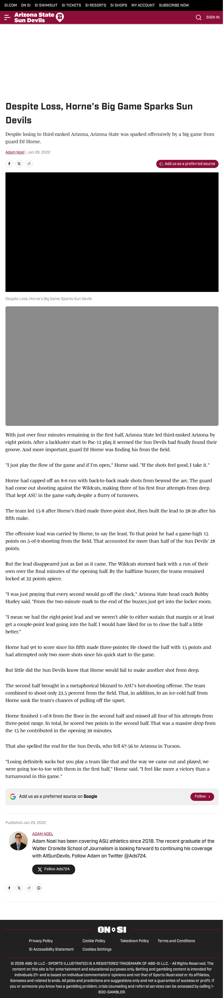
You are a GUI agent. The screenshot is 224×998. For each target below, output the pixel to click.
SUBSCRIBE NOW (174, 6)
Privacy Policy (41, 941)
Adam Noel (14, 153)
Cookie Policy (93, 941)
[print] (39, 888)
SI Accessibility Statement (51, 950)
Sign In (213, 18)
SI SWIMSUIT (46, 6)
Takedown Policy (134, 941)
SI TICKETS (71, 6)
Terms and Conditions (176, 941)
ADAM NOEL (42, 834)
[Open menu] (7, 17)
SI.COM (10, 6)
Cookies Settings (96, 950)
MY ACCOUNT (143, 6)
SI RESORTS (95, 6)
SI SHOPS (118, 6)
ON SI (26, 6)
